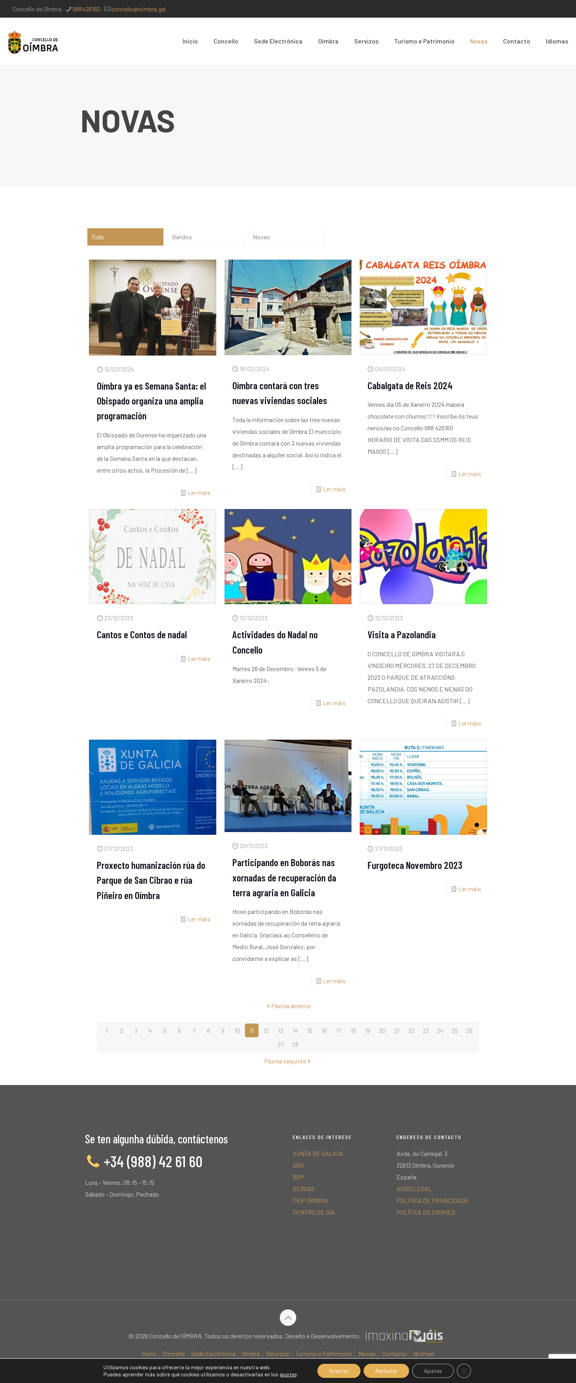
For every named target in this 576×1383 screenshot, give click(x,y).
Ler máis (199, 492)
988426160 (86, 9)
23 (426, 1030)
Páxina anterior (291, 1005)
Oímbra (251, 1353)
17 (338, 1030)
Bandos (182, 236)
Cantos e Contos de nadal (142, 634)
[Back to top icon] (288, 1317)
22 (411, 1030)
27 (281, 1044)
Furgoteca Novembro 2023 (415, 865)
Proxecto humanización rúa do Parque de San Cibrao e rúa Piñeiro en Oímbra (151, 880)
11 (252, 1030)
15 (309, 1030)
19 (367, 1030)
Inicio (149, 1353)
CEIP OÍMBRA (310, 1200)
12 (266, 1030)
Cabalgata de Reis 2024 (410, 385)
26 (469, 1030)
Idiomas (423, 1353)
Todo (98, 236)
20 (382, 1030)
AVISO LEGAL (414, 1188)
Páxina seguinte (285, 1061)
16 (324, 1030)
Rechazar (386, 1370)
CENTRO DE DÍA (314, 1212)
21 (396, 1030)
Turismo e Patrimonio (323, 1353)
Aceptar (339, 1370)
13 (280, 1030)
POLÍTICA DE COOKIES (426, 1212)
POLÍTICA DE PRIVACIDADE (433, 1200)
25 (455, 1030)
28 (295, 1044)
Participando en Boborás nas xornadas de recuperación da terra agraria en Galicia (284, 877)
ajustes (288, 1374)
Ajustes (433, 1370)
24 (440, 1030)
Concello (174, 1353)
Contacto (394, 1353)
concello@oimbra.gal (138, 9)
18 (353, 1030)
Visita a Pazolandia (402, 634)
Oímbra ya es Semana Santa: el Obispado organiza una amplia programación (151, 400)
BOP (298, 1177)
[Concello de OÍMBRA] (33, 41)
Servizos (277, 1353)
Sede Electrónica (213, 1353)
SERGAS (304, 1188)
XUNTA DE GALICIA (318, 1153)
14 (295, 1030)
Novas (261, 236)
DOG (298, 1165)
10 (237, 1030)
